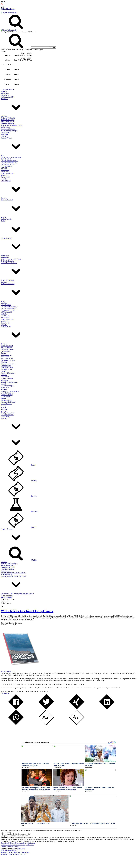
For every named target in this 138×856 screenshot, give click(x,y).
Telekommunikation (7, 415)
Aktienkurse (5, 255)
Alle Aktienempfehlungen (9, 131)
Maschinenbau (5, 396)
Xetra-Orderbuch (16, 843)
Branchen (4, 198)
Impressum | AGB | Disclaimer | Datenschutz (15, 852)
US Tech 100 (5, 170)
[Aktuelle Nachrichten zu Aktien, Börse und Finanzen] (8, 13)
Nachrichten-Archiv (12, 847)
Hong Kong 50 (6, 181)
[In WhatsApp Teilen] (16, 724)
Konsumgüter (5, 387)
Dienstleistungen (6, 355)
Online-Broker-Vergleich (9, 263)
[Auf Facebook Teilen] (16, 709)
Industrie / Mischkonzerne (9, 382)
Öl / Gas (3, 406)
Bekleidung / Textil (7, 349)
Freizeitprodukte (6, 366)
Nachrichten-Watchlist (8, 565)
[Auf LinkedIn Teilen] (107, 709)
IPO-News (4, 134)
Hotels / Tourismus (7, 378)
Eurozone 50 (5, 171)
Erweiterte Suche (8, 89)
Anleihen (34, 480)
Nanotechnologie (6, 400)
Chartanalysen (5, 132)
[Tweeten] (46, 709)
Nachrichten (5, 93)
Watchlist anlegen (6, 574)
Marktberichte (5, 127)
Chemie (3, 353)
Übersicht (4, 282)
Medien (3, 217)
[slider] (4, 604)
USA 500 (4, 168)
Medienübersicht (6, 219)
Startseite (4, 91)
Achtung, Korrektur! (7, 671)
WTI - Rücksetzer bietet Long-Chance (27, 611)
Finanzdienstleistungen (8, 364)
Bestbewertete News (7, 121)
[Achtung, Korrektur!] (20, 669)
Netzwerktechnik (6, 404)
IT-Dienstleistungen (7, 386)
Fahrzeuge (4, 362)
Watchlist (34, 560)
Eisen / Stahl (5, 356)
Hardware (4, 375)
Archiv (3, 221)
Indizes (3, 155)
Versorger (4, 418)
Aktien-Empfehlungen (21, 845)
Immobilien (4, 380)
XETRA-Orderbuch (7, 280)
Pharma (3, 407)
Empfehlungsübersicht (8, 129)
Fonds (33, 465)
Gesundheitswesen (7, 367)
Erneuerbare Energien (8, 360)
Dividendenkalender (7, 261)
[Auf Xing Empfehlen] (76, 709)
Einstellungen (5, 571)
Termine (3, 136)
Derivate (34, 496)
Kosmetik (4, 389)
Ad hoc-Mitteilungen (8, 9)
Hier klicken (5, 693)
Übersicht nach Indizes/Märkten (11, 157)
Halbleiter (4, 371)
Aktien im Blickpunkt (8, 118)
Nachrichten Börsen (7, 845)
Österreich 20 (5, 177)
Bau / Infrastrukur (6, 347)
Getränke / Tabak (6, 369)
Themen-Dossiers (6, 138)
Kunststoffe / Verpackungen (10, 391)
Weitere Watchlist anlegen (9, 563)
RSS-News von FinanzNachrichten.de (13, 854)
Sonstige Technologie (8, 413)
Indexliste (4, 303)
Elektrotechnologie (7, 358)
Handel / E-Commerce (8, 373)
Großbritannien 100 (7, 173)
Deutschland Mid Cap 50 (9, 162)
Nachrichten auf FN (7, 97)
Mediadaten (21, 848)
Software (4, 411)
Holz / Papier (5, 376)
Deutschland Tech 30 (7, 164)
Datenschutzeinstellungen (9, 848)
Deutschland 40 (6, 159)
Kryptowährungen (7, 529)
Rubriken (4, 116)
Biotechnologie (6, 351)
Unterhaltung (5, 416)
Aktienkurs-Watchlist (7, 567)
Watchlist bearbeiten (7, 569)
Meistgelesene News (7, 123)
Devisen (33, 527)
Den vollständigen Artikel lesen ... (11, 623)
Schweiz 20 (4, 175)
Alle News (4, 99)
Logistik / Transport (7, 393)
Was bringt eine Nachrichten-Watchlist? (13, 573)
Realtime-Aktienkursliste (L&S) (11, 259)
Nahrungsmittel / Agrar (8, 402)
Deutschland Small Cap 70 (9, 161)
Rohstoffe (4, 409)
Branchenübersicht (7, 200)
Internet (3, 384)
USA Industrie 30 (6, 166)
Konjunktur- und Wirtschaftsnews (11, 125)
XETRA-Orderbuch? (7, 284)
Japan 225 (4, 179)
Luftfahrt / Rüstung (7, 395)
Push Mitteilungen (7, 595)
